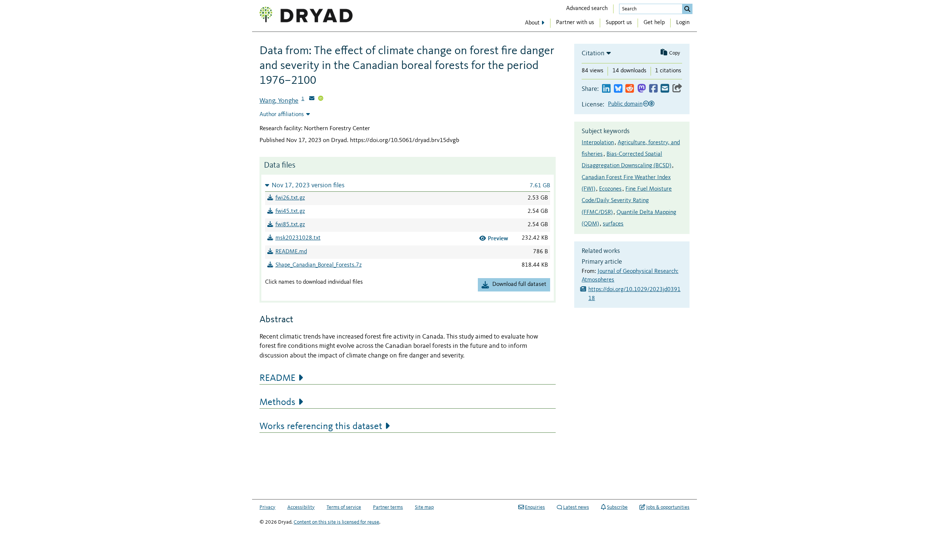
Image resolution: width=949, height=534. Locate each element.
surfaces (613, 224)
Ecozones (610, 189)
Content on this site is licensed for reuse (336, 522)
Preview (498, 238)
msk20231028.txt (298, 238)
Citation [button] (593, 53)
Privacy (267, 507)
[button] (407, 185)
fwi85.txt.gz (290, 225)
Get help (654, 23)
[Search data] (687, 9)
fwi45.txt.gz (290, 211)
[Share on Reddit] (629, 88)
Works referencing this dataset (320, 426)
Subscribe (617, 507)
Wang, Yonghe (278, 101)
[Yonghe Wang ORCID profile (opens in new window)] (320, 99)
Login (683, 23)
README (277, 378)
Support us (619, 23)
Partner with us (575, 23)
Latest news (576, 507)
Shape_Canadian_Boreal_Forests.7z (318, 265)
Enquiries (535, 507)
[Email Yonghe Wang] (311, 99)
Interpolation (598, 143)
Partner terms (388, 507)
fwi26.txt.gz (290, 198)
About (532, 23)
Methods (277, 402)
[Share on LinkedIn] (606, 88)
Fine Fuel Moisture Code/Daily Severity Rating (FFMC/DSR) (627, 200)
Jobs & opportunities (668, 507)
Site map (424, 507)
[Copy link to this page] (677, 89)
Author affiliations (281, 115)
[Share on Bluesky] (618, 88)
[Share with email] (665, 88)
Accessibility (301, 507)
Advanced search (587, 8)
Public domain (625, 104)
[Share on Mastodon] (641, 88)
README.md (291, 252)
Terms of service (344, 507)
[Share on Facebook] (653, 88)
